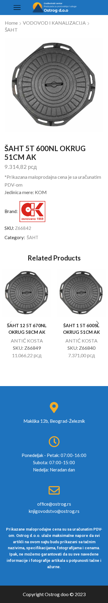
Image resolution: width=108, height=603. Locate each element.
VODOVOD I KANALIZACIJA (54, 23)
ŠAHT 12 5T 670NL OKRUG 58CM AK (26, 329)
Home (11, 23)
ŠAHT (11, 29)
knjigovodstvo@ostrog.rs (54, 511)
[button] (98, 324)
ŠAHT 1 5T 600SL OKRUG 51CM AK (81, 329)
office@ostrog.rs (54, 504)
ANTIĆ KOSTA (27, 340)
